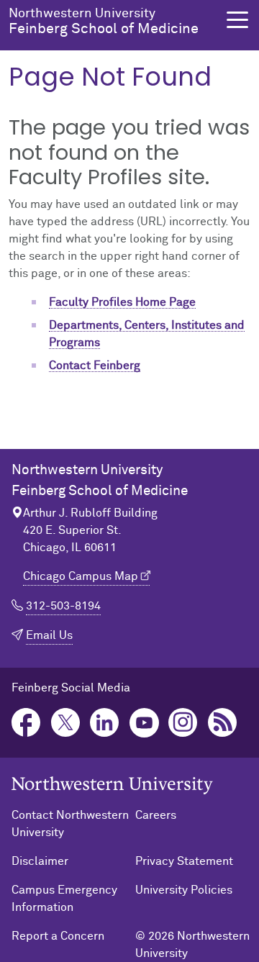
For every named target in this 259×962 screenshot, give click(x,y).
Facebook (26, 723)
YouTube (144, 723)
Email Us (49, 635)
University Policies (183, 890)
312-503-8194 (63, 606)
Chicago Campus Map (80, 576)
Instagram (183, 723)
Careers (155, 815)
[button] (237, 20)
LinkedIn (104, 723)
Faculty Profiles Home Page (122, 302)
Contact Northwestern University (70, 823)
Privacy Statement (184, 861)
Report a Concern (58, 936)
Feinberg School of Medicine (104, 21)
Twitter (66, 723)
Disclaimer (40, 861)
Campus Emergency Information (64, 898)
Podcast (222, 723)
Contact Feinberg (94, 365)
